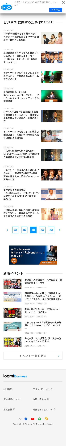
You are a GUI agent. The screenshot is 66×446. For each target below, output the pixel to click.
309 (15, 230)
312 (42, 230)
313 (51, 230)
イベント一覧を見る (33, 355)
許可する (56, 10)
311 (33, 230)
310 (24, 230)
